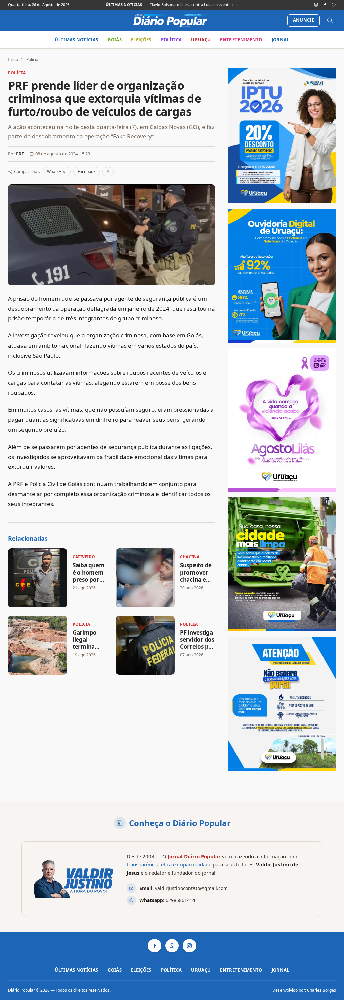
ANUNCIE (303, 20)
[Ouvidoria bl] (282, 276)
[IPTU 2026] (282, 135)
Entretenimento (241, 40)
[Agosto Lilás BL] (282, 420)
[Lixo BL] (282, 564)
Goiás (115, 40)
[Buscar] (330, 20)
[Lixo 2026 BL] (282, 704)
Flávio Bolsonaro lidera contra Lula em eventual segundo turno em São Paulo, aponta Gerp (194, 4)
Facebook (86, 171)
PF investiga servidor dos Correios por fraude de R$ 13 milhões (197, 647)
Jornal (280, 40)
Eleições (141, 40)
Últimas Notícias (76, 40)
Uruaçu (201, 40)
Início (13, 59)
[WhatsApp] (333, 4)
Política (171, 40)
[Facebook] (324, 4)
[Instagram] (316, 4)
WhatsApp (56, 171)
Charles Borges (321, 990)
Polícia (32, 59)
